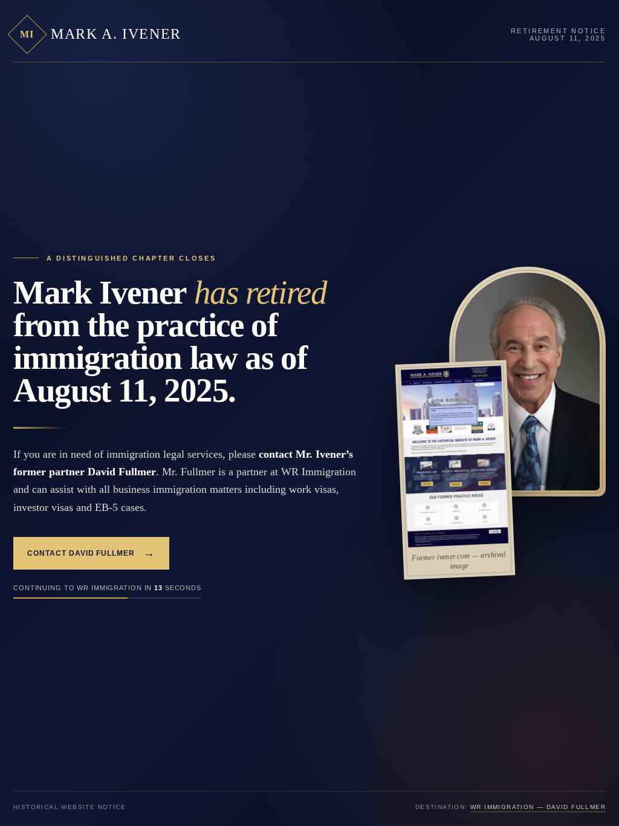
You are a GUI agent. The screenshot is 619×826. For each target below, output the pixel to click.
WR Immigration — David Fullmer (538, 807)
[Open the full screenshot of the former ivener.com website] (454, 457)
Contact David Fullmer (91, 553)
